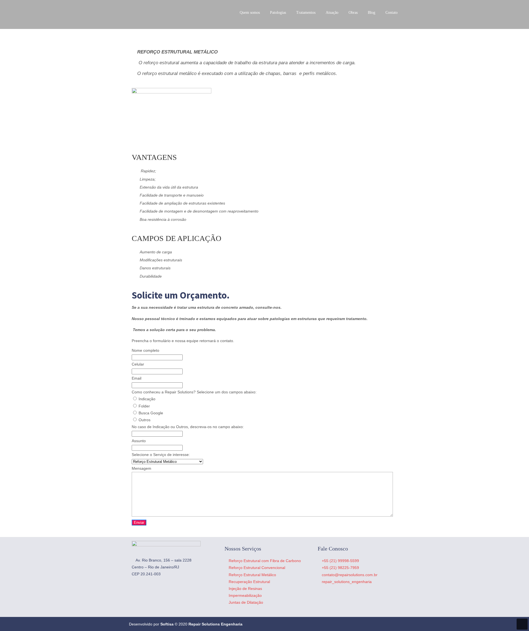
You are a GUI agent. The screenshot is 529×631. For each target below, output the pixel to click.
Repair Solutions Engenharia (166, 14)
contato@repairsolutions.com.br (349, 575)
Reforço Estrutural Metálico (252, 575)
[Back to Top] (522, 624)
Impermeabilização (245, 595)
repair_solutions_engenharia (347, 581)
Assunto (139, 441)
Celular (138, 364)
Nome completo (145, 350)
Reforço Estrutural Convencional (257, 567)
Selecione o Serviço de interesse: (161, 454)
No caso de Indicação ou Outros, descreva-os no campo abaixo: (188, 427)
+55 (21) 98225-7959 (340, 567)
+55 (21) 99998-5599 (340, 560)
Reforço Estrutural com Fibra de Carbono (265, 560)
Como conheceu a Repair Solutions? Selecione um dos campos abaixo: (194, 392)
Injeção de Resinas (245, 588)
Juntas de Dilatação (246, 602)
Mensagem (141, 468)
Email (136, 378)
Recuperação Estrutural (249, 581)
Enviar (139, 522)
